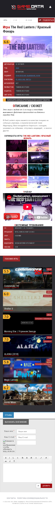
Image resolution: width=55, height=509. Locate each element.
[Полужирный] (6, 457)
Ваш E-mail (10, 437)
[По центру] (27, 457)
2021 (49, 292)
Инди (38, 76)
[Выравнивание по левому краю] (22, 457)
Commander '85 (11, 286)
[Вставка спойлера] (14, 461)
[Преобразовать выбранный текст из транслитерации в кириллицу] (10, 461)
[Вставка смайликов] (36, 457)
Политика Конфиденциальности (32, 498)
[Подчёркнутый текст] (13, 457)
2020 (17, 68)
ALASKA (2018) (11, 354)
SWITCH (28, 79)
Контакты (11, 498)
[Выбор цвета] (41, 457)
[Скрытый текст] (46, 457)
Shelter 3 (8, 308)
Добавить (46, 486)
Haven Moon (10, 402)
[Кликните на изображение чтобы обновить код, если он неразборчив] (9, 440)
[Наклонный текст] (9, 457)
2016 (49, 386)
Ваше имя (9, 431)
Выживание (31, 76)
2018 (49, 337)
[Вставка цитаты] (6, 461)
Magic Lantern (11, 379)
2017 (49, 360)
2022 (49, 315)
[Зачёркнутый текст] (17, 457)
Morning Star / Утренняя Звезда (20, 331)
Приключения (21, 76)
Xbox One (21, 79)
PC (16, 79)
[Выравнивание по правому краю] (31, 457)
